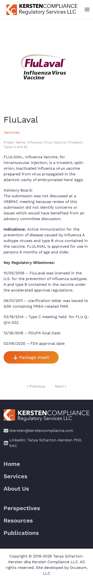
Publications (21, 533)
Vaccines (12, 132)
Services (15, 476)
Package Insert (34, 357)
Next (59, 386)
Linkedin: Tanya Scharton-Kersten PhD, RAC (45, 443)
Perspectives (22, 508)
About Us (16, 488)
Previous (37, 386)
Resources (18, 520)
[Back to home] (41, 9)
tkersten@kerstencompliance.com (41, 430)
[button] (87, 9)
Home (12, 464)
